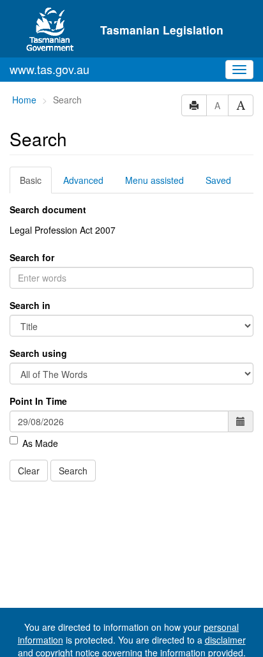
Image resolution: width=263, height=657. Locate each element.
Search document (48, 209)
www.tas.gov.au (49, 69)
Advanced (83, 180)
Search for (32, 257)
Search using (38, 353)
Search (73, 470)
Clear (29, 470)
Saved (218, 180)
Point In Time (38, 401)
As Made (40, 443)
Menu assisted (154, 180)
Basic (30, 180)
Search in (30, 305)
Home (24, 99)
